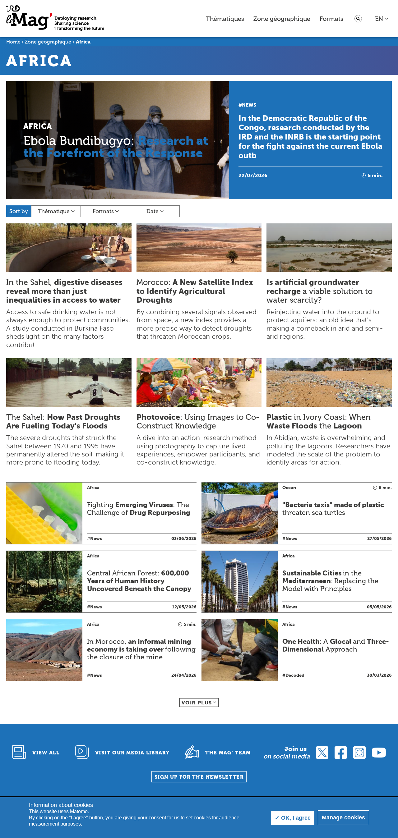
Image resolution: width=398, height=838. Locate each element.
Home (13, 42)
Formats (331, 18)
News (249, 105)
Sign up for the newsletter (199, 777)
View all (45, 753)
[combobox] (382, 18)
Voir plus (197, 703)
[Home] (55, 18)
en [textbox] (379, 18)
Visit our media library (132, 753)
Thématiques (225, 18)
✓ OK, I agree (293, 818)
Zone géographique (281, 18)
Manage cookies (343, 817)
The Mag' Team (228, 753)
